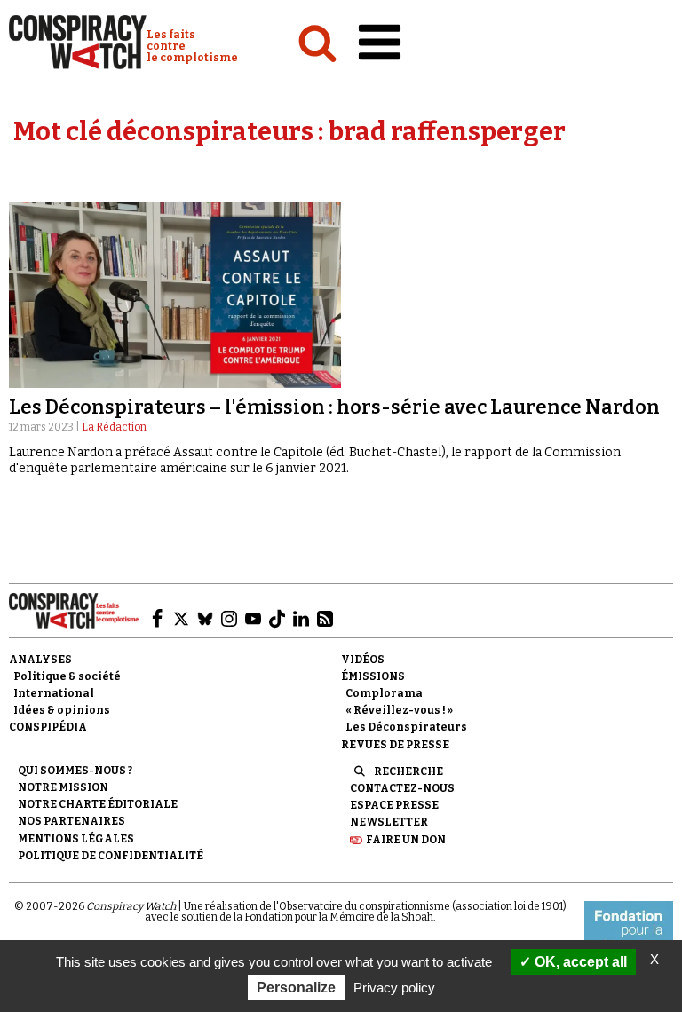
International (53, 693)
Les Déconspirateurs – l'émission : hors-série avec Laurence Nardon (334, 407)
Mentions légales (76, 839)
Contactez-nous (402, 788)
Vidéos (363, 659)
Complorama (384, 693)
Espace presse (394, 805)
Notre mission (63, 787)
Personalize (296, 987)
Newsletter (389, 822)
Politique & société (67, 676)
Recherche (408, 771)
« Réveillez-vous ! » (399, 710)
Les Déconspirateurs (406, 727)
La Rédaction (114, 427)
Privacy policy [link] (394, 987)
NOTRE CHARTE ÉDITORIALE (98, 804)
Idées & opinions (61, 710)
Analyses (40, 659)
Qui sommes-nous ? (75, 770)
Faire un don (406, 840)
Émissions (373, 676)
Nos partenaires (71, 821)
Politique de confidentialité (110, 856)
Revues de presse (395, 745)
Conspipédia (48, 727)
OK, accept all (579, 961)
